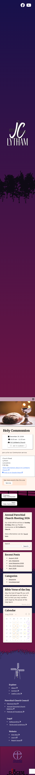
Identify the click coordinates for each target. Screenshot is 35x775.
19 (14, 633)
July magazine (14, 561)
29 (14, 622)
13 (17, 630)
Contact (14, 691)
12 (14, 630)
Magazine (12, 579)
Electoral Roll (12, 704)
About (13, 688)
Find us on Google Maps (12, 472)
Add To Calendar (17, 445)
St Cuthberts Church (17, 442)
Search (7, 544)
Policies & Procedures (15, 712)
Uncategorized (14, 582)
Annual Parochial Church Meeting (16, 708)
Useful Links (15, 694)
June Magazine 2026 (16, 563)
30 (17, 622)
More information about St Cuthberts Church (16, 469)
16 (28, 630)
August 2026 (13, 558)
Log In (13, 737)
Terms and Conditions (17, 724)
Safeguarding (14, 722)
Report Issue (16, 740)
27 (17, 637)
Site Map (14, 735)
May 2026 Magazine (16, 566)
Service (8, 483)
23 (28, 633)
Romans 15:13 (26, 604)
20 (17, 633)
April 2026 (12, 568)
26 (14, 637)
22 (25, 633)
